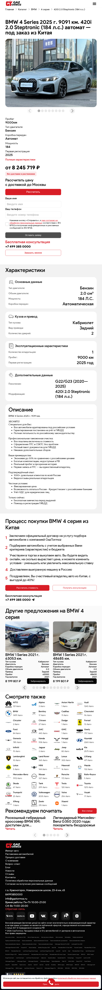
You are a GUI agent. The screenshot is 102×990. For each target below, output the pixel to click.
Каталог (22, 9)
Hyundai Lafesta (52, 957)
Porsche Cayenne (78, 947)
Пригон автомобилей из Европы (12, 944)
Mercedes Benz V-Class (78, 951)
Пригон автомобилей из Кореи (46, 944)
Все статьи (87, 811)
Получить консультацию (74, 588)
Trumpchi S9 (78, 957)
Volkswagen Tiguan (21, 961)
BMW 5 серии (69, 964)
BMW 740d (74, 968)
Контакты (10, 877)
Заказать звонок (33, 253)
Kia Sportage (71, 957)
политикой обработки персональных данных (77, 978)
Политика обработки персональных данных (29, 880)
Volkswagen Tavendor (33, 961)
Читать (10, 828)
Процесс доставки (15, 857)
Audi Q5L (54, 947)
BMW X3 (83, 954)
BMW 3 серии (19, 968)
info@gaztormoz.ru (16, 898)
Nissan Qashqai (32, 947)
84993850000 (14, 894)
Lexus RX (7, 964)
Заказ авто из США (21, 937)
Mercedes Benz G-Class (90, 947)
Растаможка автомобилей (19, 854)
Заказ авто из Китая (9, 937)
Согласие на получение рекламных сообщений (31, 884)
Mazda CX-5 (39, 968)
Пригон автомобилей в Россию (41, 940)
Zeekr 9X (64, 961)
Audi (69, 951)
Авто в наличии (59, 937)
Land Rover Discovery (29, 968)
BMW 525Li (81, 968)
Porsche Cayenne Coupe (73, 954)
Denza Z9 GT (79, 961)
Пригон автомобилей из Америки (77, 940)
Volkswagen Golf (91, 964)
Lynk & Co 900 (87, 957)
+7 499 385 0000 (18, 246)
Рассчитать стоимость (27, 588)
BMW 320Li (60, 968)
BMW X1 (7, 951)
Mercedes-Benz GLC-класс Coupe (39, 954)
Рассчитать (33, 191)
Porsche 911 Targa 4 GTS (10, 954)
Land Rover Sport (20, 957)
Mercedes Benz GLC (16, 951)
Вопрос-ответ (12, 864)
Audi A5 (64, 951)
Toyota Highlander (56, 961)
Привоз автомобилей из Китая (29, 944)
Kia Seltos (53, 964)
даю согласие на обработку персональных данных (34, 221)
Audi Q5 (47, 964)
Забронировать (38, 681)
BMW (34, 9)
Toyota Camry (23, 964)
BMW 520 (67, 968)
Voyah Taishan (87, 961)
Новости (9, 870)
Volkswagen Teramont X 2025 (12, 947)
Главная (9, 9)
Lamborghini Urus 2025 (76, 944)
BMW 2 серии (61, 964)
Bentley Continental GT (24, 954)
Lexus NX (58, 951)
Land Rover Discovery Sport (32, 957)
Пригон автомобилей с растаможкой (58, 940)
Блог (7, 867)
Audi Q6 (41, 964)
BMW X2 (83, 964)
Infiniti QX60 (71, 961)
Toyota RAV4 (14, 964)
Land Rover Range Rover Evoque (30, 951)
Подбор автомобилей (78, 937)
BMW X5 (77, 964)
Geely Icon (43, 957)
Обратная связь (15, 909)
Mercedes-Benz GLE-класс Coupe (58, 954)
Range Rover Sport (9, 957)
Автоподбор (68, 937)
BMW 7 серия (90, 954)
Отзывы (9, 874)
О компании (11, 860)
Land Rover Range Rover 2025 (47, 951)
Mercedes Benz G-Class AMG (65, 947)
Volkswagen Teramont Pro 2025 (62, 944)
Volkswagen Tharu (9, 968)
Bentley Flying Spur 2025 (44, 947)
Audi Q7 (35, 964)
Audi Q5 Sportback (90, 951)
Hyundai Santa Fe (61, 957)
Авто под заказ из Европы (47, 937)
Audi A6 (30, 964)
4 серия (45, 9)
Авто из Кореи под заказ (33, 937)
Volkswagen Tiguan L (10, 961)
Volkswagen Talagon (45, 961)
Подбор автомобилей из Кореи (12, 940)
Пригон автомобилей (27, 940)
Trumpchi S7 (24, 947)
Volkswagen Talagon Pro (50, 968)
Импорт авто (12, 850)
